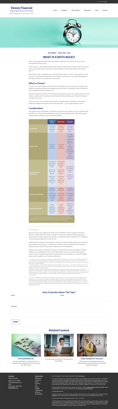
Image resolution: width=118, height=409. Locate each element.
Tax (36, 385)
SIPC (56, 395)
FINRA (53, 395)
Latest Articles (39, 390)
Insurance (38, 383)
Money (37, 387)
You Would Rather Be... (26, 359)
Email (62, 295)
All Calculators (39, 394)
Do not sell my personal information (85, 388)
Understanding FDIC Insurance (92, 359)
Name (13, 295)
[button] (64, 10)
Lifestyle (37, 389)
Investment (38, 380)
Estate (37, 382)
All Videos (37, 392)
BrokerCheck (82, 376)
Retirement (38, 378)
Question (14, 306)
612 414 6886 (103, 2)
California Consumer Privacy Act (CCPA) (95, 387)
